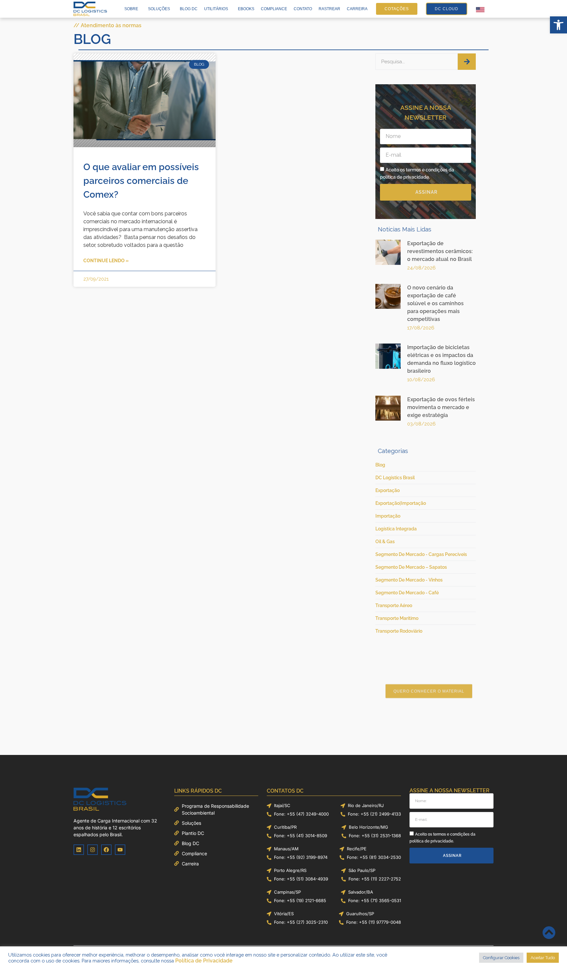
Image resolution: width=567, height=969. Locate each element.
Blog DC (189, 9)
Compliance (274, 9)
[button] (558, 24)
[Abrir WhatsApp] (550, 952)
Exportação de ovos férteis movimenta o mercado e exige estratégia (441, 407)
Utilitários (216, 9)
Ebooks (246, 9)
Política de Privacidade (204, 961)
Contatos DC (285, 791)
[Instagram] (92, 849)
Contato (303, 9)
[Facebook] (106, 849)
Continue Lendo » (106, 260)
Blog (92, 39)
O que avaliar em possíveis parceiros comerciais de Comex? (141, 181)
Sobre (131, 9)
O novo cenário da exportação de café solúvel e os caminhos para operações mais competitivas (435, 303)
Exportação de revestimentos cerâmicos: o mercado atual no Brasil (440, 251)
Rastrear (329, 9)
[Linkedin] (79, 849)
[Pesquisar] (467, 61)
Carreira (357, 9)
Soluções (159, 9)
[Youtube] (120, 849)
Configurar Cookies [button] (501, 957)
